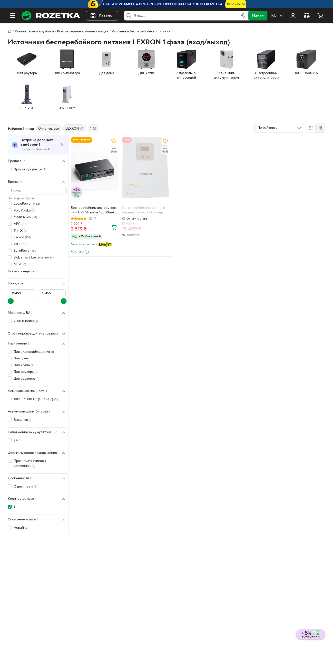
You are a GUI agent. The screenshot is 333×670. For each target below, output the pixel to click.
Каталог (106, 16)
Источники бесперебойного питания (141, 31)
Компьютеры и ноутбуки (34, 31)
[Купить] (114, 227)
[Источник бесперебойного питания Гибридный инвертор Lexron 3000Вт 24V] (145, 167)
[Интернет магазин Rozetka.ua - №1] (50, 15)
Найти (258, 16)
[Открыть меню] (13, 15)
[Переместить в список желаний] (114, 141)
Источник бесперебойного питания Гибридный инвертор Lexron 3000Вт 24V (145, 210)
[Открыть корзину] (320, 15)
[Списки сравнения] (307, 15)
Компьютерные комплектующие (82, 31)
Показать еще (19, 271)
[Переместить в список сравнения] (114, 150)
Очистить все (48, 128)
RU (273, 15)
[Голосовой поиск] (243, 15)
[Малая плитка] (320, 128)
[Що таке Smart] (105, 245)
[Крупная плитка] (310, 128)
